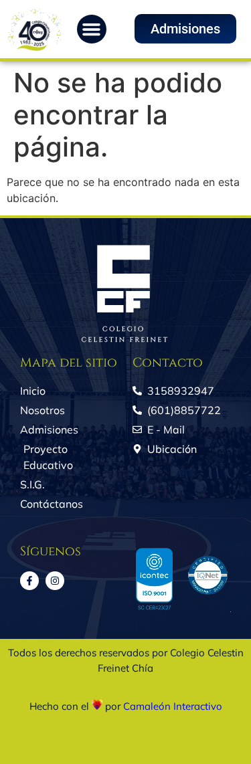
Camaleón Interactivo (172, 706)
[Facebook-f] (29, 580)
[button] (91, 29)
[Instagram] (55, 580)
